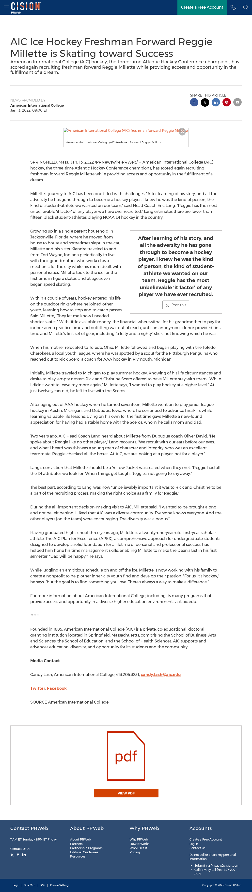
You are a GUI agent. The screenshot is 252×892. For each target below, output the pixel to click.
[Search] (245, 7)
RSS (42, 885)
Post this (179, 305)
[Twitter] (12, 854)
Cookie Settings (59, 885)
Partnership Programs (86, 848)
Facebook (57, 688)
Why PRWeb (139, 839)
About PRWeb (80, 839)
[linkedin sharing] (216, 103)
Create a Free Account (202, 7)
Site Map (29, 885)
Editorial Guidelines (84, 852)
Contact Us (18, 849)
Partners (76, 844)
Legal (16, 885)
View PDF (126, 793)
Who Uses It (138, 848)
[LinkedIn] (24, 854)
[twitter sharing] (205, 103)
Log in (193, 844)
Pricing (135, 852)
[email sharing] (237, 103)
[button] (126, 130)
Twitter (37, 688)
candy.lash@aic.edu (161, 674)
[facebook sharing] (194, 103)
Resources (77, 856)
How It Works (139, 844)
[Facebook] (18, 854)
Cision (228, 885)
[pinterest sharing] (226, 103)
